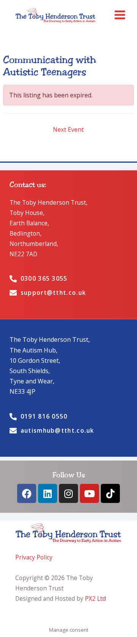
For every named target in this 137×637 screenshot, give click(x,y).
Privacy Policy (34, 557)
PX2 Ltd (95, 598)
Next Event (68, 129)
